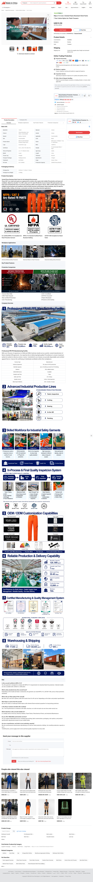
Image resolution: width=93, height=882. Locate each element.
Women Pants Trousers (8, 863)
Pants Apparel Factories (8, 860)
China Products (18, 871)
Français (27, 873)
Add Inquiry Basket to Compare (27, 53)
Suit (18, 853)
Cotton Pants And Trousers (71, 860)
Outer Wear (11, 853)
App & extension (74, 7)
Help (66, 7)
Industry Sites (55, 871)
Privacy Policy (68, 876)
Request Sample (78, 33)
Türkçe (75, 873)
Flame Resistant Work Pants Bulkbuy (36, 863)
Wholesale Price (48, 871)
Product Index (71, 871)
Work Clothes (29, 10)
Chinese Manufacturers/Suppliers (29, 871)
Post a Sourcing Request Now (43, 761)
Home (2, 10)
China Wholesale (40, 871)
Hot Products (11, 871)
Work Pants (71, 834)
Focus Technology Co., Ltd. (37, 876)
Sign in (90, 4)
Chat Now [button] (83, 30)
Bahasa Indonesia (86, 873)
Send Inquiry (63, 30)
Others (3, 839)
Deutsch (43, 873)
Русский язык (33, 873)
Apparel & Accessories (9, 10)
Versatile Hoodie (50, 836)
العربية (54, 873)
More (2, 866)
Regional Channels (63, 871)
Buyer (59, 7)
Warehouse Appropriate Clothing (42, 853)
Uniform (4, 853)
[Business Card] (89, 126)
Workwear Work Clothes (58, 853)
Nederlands (49, 873)
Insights (83, 871)
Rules (90, 7)
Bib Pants (3, 836)
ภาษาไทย (70, 873)
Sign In (56, 113)
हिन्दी (66, 873)
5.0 (73, 122)
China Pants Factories (21, 860)
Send (14, 761)
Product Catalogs (22, 831)
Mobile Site (78, 871)
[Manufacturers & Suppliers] (9, 3)
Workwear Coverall (5, 834)
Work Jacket (49, 834)
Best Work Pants (83, 860)
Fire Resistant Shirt (28, 834)
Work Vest (26, 836)
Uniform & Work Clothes (20, 10)
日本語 (62, 873)
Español (17, 873)
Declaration (61, 876)
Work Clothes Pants (20, 863)
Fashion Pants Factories (47, 860)
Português (22, 873)
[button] (61, 122)
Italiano (39, 873)
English (12, 873)
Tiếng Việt (80, 873)
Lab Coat (71, 836)
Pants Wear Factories (34, 860)
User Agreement (55, 876)
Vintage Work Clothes (27, 853)
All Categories (6, 7)
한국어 (58, 873)
